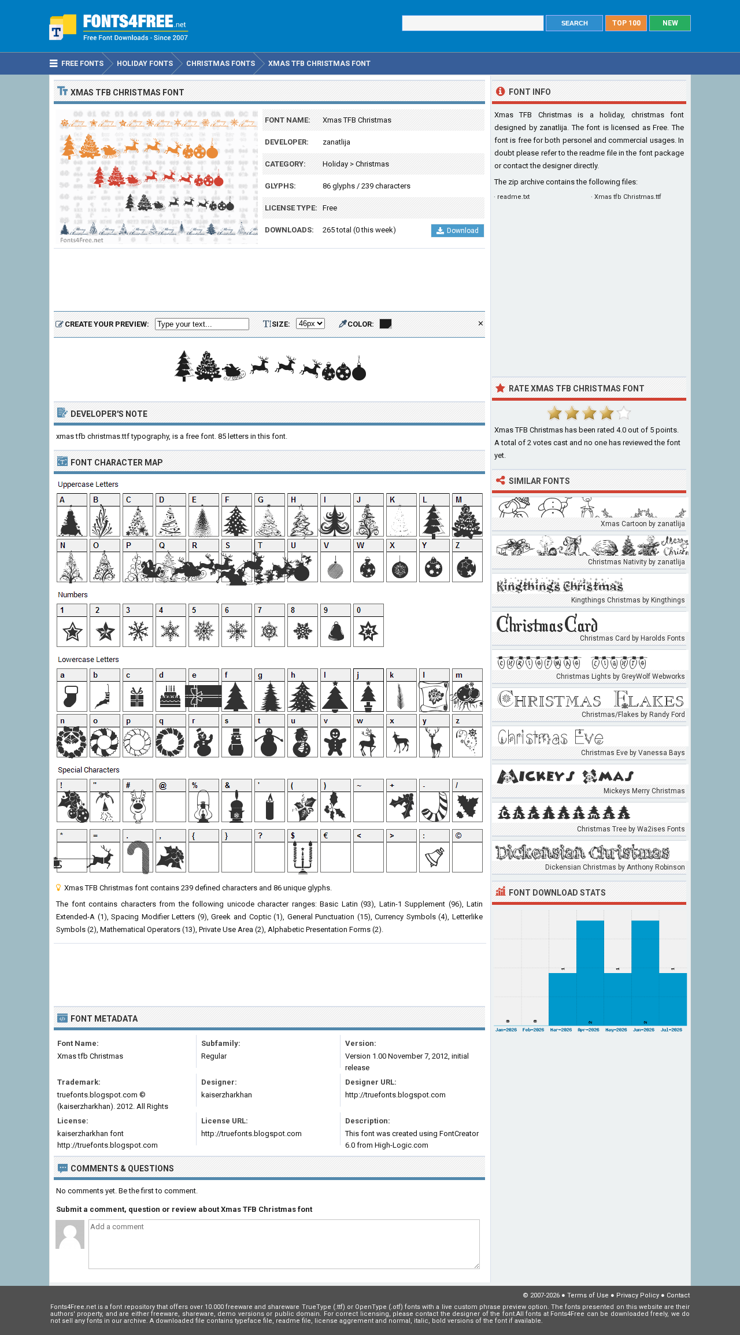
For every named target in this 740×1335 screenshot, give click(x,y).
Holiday (335, 164)
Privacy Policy (637, 1295)
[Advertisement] (269, 280)
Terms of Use (588, 1295)
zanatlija (336, 142)
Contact (678, 1295)
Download (463, 231)
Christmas (372, 164)
